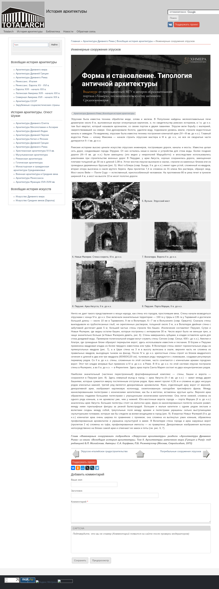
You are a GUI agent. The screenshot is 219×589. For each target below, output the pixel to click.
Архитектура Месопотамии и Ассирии (37, 127)
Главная (75, 41)
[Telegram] (97, 468)
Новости (68, 31)
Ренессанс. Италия (26, 81)
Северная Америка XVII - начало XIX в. (38, 97)
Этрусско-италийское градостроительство (104, 451)
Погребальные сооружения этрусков (180, 451)
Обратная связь (86, 31)
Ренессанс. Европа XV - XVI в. (32, 85)
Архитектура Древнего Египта (32, 123)
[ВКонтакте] (73, 468)
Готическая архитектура (29, 162)
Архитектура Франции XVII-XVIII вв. (35, 182)
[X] (87, 468)
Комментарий (79, 501)
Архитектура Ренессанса (29, 178)
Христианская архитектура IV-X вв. (35, 150)
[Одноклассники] (78, 468)
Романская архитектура (29, 158)
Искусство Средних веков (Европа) (35, 200)
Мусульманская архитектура (32, 154)
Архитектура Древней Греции (32, 73)
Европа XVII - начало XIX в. (31, 89)
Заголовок (76, 490)
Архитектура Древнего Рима (31, 77)
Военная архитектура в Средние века (37, 174)
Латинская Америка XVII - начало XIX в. (38, 93)
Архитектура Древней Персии (32, 135)
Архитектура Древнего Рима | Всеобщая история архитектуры (118, 41)
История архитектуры (66, 11)
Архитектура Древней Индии (32, 131)
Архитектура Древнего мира (31, 69)
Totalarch (8, 31)
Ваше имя (76, 479)
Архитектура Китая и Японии (32, 139)
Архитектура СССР (26, 101)
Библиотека (53, 31)
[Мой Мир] (83, 468)
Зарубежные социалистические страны (38, 105)
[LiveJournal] (92, 468)
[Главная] (23, 15)
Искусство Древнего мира (30, 196)
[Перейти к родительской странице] (140, 454)
